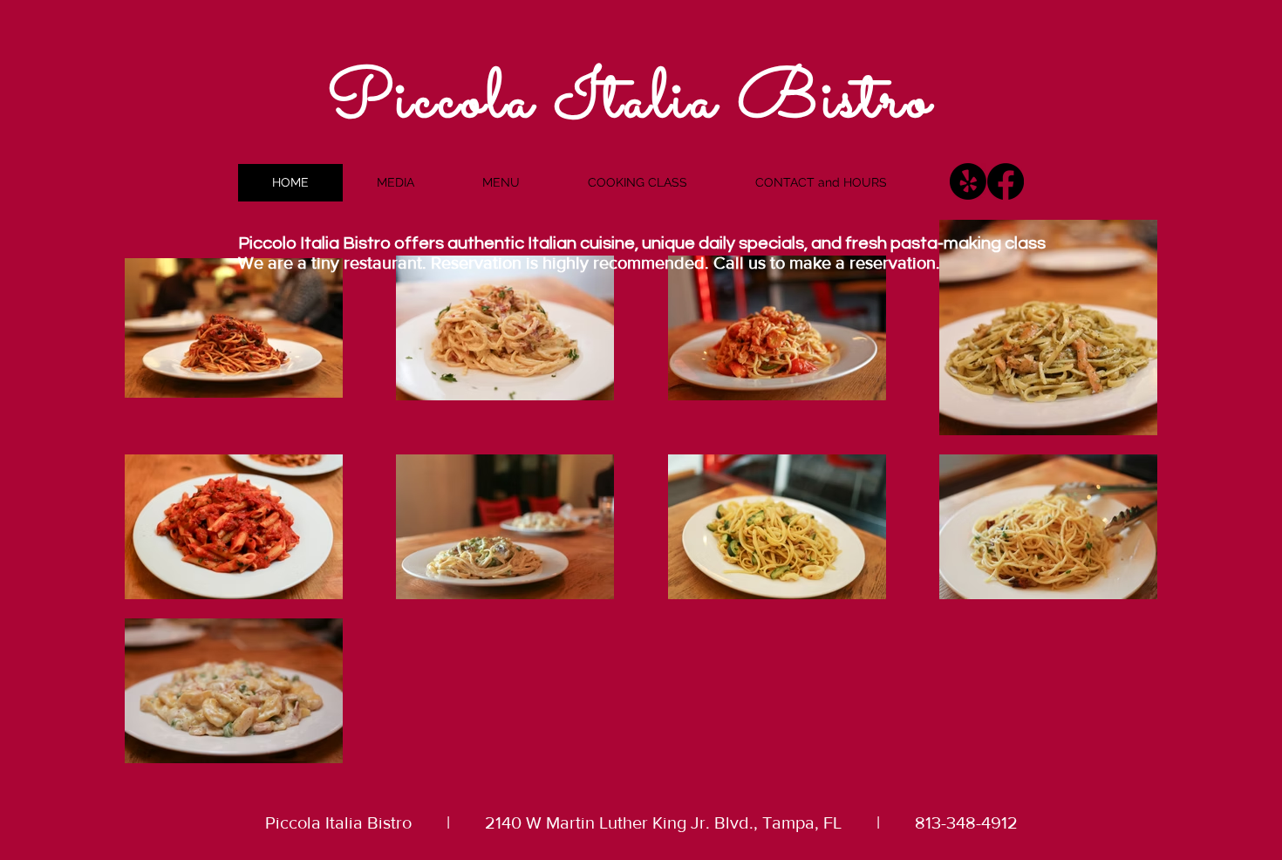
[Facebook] (1005, 181)
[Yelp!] (968, 181)
